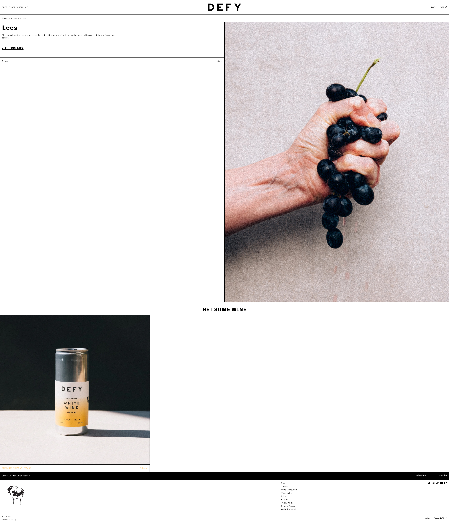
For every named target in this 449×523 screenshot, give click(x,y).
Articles (284, 496)
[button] (443, 7)
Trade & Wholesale (289, 489)
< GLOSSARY (13, 48)
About (283, 483)
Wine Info (285, 499)
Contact (284, 486)
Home (4, 18)
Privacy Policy (287, 502)
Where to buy (287, 493)
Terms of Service (288, 506)
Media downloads (288, 509)
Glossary (15, 18)
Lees (24, 18)
